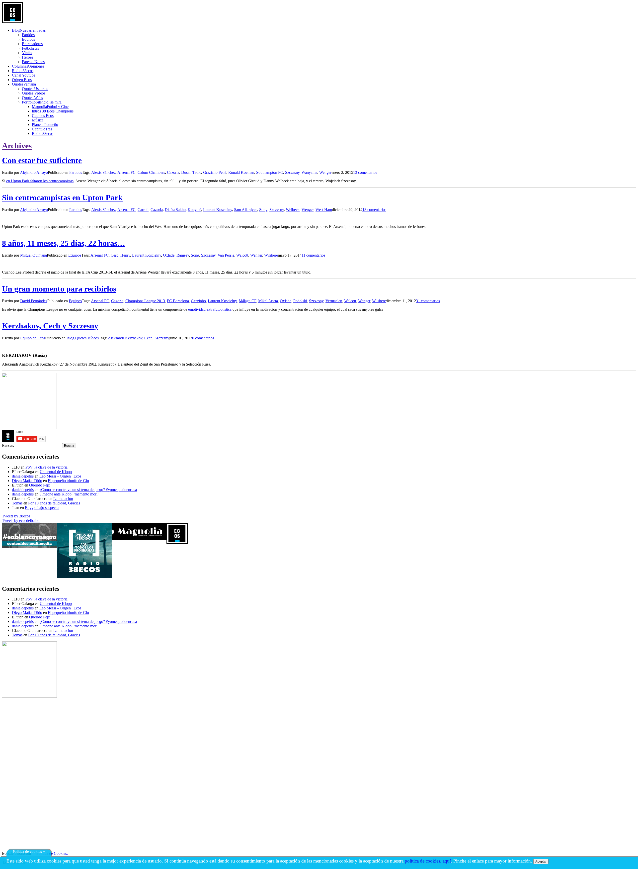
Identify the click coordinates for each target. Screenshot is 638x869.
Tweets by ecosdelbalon (21, 520)
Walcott (242, 255)
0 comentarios (203, 338)
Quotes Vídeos (33, 93)
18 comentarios (374, 209)
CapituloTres (42, 129)
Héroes (27, 57)
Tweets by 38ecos (16, 516)
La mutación (63, 498)
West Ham (324, 209)
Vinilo (27, 53)
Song (263, 209)
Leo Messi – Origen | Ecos (60, 476)
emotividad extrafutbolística (210, 309)
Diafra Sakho (175, 209)
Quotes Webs (32, 98)
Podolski (300, 301)
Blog (70, 338)
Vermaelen (333, 301)
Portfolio (42, 102)
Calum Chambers (151, 172)
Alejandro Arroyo (34, 172)
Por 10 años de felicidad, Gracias (54, 503)
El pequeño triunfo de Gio (68, 481)
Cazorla (173, 172)
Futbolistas (30, 48)
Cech (148, 338)
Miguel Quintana (33, 255)
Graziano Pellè (214, 172)
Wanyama (309, 172)
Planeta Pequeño (45, 124)
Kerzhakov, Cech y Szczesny (50, 325)
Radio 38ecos (42, 133)
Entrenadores (32, 44)
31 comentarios (428, 301)
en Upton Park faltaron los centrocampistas (40, 181)
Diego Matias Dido (27, 481)
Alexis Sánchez (103, 172)
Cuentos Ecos (43, 115)
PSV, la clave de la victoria (46, 467)
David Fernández (33, 301)
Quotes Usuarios (35, 89)
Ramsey (182, 255)
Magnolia (50, 106)
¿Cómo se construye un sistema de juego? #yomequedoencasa (88, 489)
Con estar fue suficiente (42, 160)
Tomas (17, 503)
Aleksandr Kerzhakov (125, 338)
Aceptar (541, 861)
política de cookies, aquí (428, 861)
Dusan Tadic (191, 172)
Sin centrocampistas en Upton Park (62, 197)
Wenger (325, 172)
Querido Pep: (39, 485)
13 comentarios (365, 172)
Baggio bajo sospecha (42, 507)
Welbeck (293, 209)
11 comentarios (313, 255)
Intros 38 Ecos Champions (53, 111)
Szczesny (292, 172)
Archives (17, 145)
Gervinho (198, 301)
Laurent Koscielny (217, 209)
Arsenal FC (126, 172)
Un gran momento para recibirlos (59, 288)
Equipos (28, 39)
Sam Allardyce (245, 209)
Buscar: (8, 445)
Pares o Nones (33, 62)
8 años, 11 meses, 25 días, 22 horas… (63, 243)
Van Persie (226, 255)
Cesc (114, 255)
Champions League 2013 (145, 301)
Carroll (143, 209)
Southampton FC (269, 172)
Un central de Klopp (56, 472)
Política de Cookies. (52, 853)
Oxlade (168, 255)
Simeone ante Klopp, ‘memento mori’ (69, 494)
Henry (125, 255)
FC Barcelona (178, 301)
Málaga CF (247, 301)
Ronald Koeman (241, 172)
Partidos (28, 35)
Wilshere (271, 255)
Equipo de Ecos (32, 338)
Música (37, 120)
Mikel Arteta (268, 301)
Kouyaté (194, 209)
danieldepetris (23, 476)
